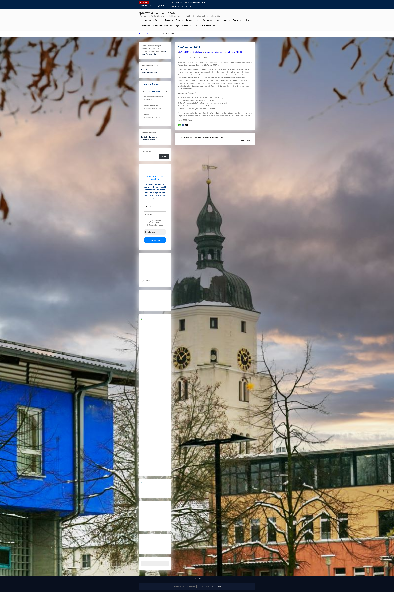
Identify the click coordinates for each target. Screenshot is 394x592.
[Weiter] (166, 91)
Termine (168, 20)
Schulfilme (185, 26)
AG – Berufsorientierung (203, 26)
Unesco (207, 52)
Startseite (143, 20)
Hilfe (247, 20)
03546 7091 (179, 2)
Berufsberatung (192, 20)
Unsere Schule (154, 20)
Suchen (164, 156)
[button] (179, 125)
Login (177, 26)
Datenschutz (157, 26)
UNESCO (238, 52)
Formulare (237, 20)
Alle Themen (155, 222)
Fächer (178, 20)
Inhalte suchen (146, 151)
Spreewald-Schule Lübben (157, 13)
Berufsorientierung (156, 225)
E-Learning (144, 26)
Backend (198, 578)
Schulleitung (197, 52)
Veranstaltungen (217, 52)
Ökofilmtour (230, 52)
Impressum (168, 26)
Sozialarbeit (207, 20)
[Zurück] (143, 91)
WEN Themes (216, 586)
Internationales (222, 20)
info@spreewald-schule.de (196, 2)
